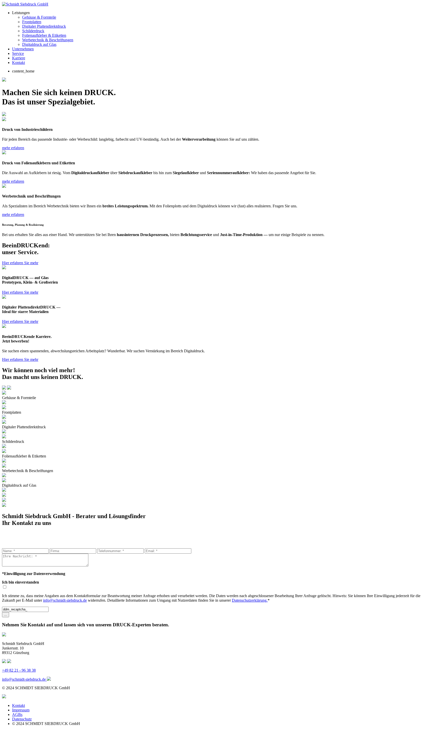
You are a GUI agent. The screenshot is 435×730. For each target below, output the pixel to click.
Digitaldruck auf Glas (39, 44)
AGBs (17, 714)
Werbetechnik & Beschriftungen (47, 40)
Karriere (18, 58)
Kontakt (18, 62)
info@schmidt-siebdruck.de (65, 600)
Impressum (20, 710)
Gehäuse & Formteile (39, 17)
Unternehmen (23, 49)
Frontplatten (31, 22)
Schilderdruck (33, 31)
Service (18, 53)
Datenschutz (22, 719)
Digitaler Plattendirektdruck (44, 26)
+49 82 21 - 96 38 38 (19, 670)
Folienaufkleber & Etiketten (44, 35)
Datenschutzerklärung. (250, 600)
